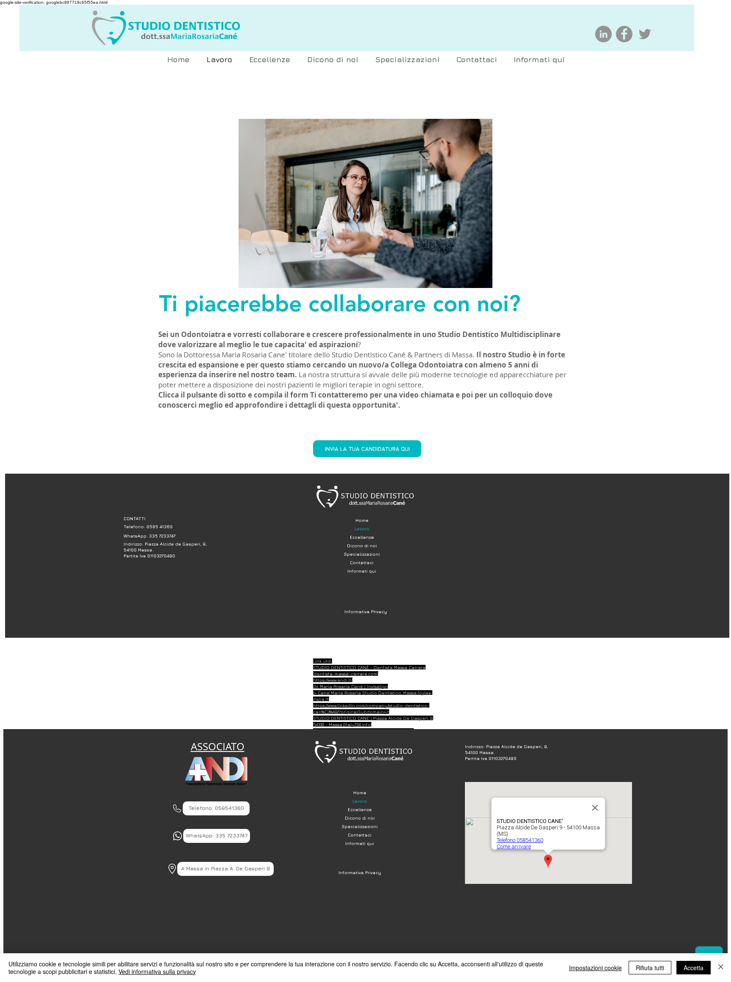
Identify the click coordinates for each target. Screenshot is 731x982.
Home (361, 520)
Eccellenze (362, 537)
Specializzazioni (362, 554)
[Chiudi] (721, 967)
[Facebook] (624, 34)
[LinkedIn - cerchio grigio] (603, 34)
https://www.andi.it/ (332, 680)
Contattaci (362, 562)
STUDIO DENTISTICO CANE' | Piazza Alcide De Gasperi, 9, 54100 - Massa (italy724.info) (115, 875)
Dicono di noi (362, 545)
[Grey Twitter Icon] (645, 34)
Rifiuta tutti (650, 967)
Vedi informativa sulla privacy (157, 971)
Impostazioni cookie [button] (595, 967)
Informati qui (361, 570)
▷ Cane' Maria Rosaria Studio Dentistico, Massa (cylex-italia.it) (112, 830)
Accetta (694, 967)
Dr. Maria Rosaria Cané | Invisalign (350, 686)
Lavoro (362, 528)
